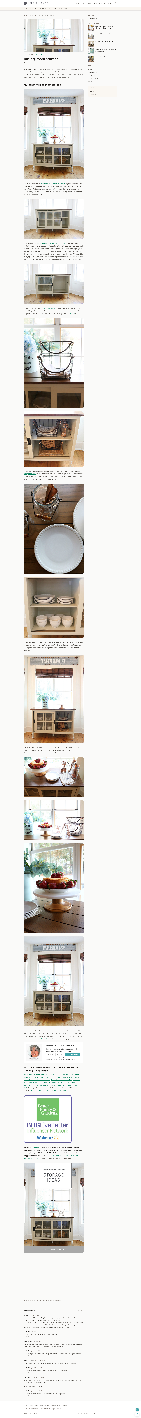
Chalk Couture (86, 3)
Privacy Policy (113, 1414)
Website (65, 1091)
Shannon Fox (28, 1377)
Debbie (28, 1331)
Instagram (34, 1091)
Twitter (41, 1091)
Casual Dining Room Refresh (104, 41)
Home (25, 15)
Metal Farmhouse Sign (55, 1155)
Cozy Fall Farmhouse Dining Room (106, 34)
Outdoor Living (57, 8)
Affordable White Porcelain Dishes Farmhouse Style (104, 27)
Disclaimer (103, 1414)
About (78, 3)
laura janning (28, 1341)
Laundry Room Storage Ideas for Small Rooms (105, 50)
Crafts (95, 3)
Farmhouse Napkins (71, 1155)
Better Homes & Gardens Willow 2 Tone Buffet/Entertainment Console (49, 1074)
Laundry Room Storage (42, 1039)
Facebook (49, 1091)
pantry (72, 314)
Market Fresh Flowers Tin (33, 1158)
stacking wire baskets (49, 308)
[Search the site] (115, 3)
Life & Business (45, 8)
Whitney (26, 1315)
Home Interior (33, 8)
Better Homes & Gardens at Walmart (53, 184)
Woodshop (102, 3)
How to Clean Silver (101, 57)
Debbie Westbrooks (42, 55)
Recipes (66, 8)
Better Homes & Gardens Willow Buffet (51, 243)
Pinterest (57, 1091)
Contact (109, 3)
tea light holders (30, 474)
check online (36, 1147)
